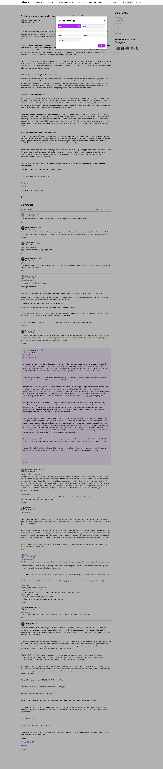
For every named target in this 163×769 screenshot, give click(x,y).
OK (102, 45)
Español (85, 26)
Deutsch (61, 30)
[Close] (104, 21)
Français (85, 30)
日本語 (61, 35)
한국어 (85, 35)
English (61, 26)
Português (62, 40)
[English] (25, 2)
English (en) (115, 2)
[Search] (123, 2)
